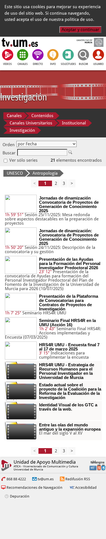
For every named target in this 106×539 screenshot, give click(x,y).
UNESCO (15, 173)
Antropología (45, 173)
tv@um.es (46, 479)
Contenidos (42, 115)
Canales (14, 115)
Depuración (19, 496)
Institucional (74, 123)
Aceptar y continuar (80, 29)
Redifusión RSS (77, 479)
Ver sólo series (23, 160)
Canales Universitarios (31, 123)
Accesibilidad (86, 487)
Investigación (22, 130)
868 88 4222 (16, 479)
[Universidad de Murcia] (86, 42)
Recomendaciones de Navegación (34, 487)
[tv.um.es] (20, 42)
